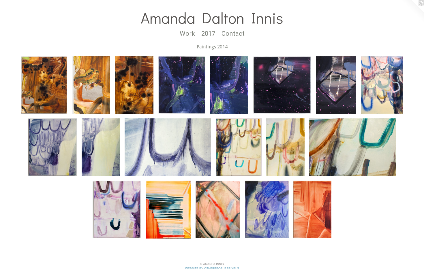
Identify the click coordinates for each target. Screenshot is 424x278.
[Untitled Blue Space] (181, 85)
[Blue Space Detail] (229, 85)
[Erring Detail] (168, 147)
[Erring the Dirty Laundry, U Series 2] (52, 147)
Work (187, 33)
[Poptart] (44, 85)
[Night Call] (282, 85)
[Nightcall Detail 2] (336, 85)
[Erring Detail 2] (101, 147)
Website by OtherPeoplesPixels (212, 268)
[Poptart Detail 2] (91, 85)
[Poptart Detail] (134, 85)
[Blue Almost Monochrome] (267, 209)
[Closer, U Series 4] (117, 209)
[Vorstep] (168, 209)
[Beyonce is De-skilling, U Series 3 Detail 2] (352, 147)
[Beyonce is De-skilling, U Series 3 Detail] (285, 147)
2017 (208, 33)
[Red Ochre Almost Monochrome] (312, 209)
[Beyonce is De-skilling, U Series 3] (239, 147)
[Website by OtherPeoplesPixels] (412, 11)
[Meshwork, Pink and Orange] (218, 209)
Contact (233, 33)
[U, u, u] (382, 85)
